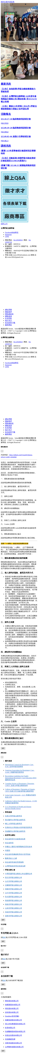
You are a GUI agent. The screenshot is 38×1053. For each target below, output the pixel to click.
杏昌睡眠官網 (10, 1039)
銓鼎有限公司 (10, 1028)
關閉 (3, 748)
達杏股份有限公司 (12, 1012)
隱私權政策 (9, 314)
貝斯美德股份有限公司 (13, 1043)
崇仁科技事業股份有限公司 (15, 1024)
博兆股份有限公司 (12, 1008)
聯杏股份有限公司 (12, 1001)
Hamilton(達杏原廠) (12, 1016)
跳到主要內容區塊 (7, 2)
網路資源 (8, 316)
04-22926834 (18, 240)
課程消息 (6, 145)
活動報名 (6, 114)
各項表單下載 (10, 323)
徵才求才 (8, 320)
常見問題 (8, 318)
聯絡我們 (8, 312)
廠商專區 (8, 325)
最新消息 (6, 83)
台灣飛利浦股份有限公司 (14, 1047)
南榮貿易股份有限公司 (13, 1020)
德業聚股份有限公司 (12, 1005)
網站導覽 (8, 310)
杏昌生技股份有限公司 (13, 1035)
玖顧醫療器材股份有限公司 (15, 1031)
